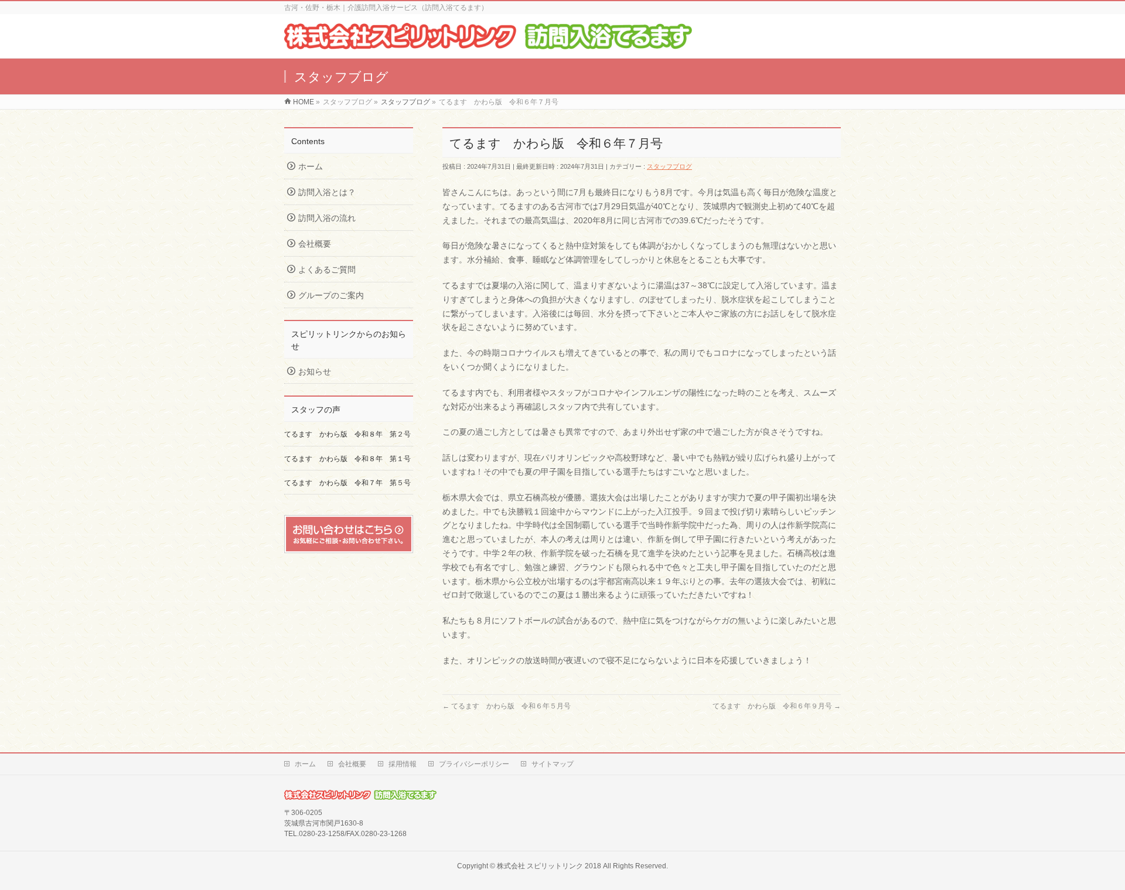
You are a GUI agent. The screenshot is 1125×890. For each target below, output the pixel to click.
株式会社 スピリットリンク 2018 (549, 866)
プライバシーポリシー (474, 764)
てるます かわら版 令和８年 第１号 (347, 459)
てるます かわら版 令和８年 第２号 (347, 434)
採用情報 (402, 764)
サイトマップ (552, 764)
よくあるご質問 (327, 269)
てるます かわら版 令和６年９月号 (776, 706)
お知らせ (314, 371)
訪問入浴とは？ (327, 192)
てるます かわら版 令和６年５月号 (506, 706)
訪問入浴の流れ (327, 218)
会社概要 (314, 243)
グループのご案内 (331, 295)
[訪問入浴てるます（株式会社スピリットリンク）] (488, 43)
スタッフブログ (669, 166)
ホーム (310, 166)
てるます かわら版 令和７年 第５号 (351, 483)
